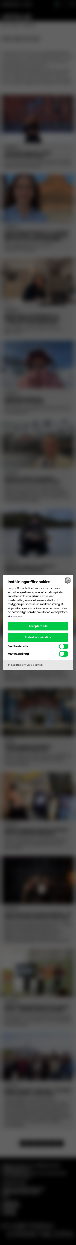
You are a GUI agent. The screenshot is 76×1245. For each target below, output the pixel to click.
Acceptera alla (38, 626)
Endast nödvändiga (38, 637)
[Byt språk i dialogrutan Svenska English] (67, 581)
